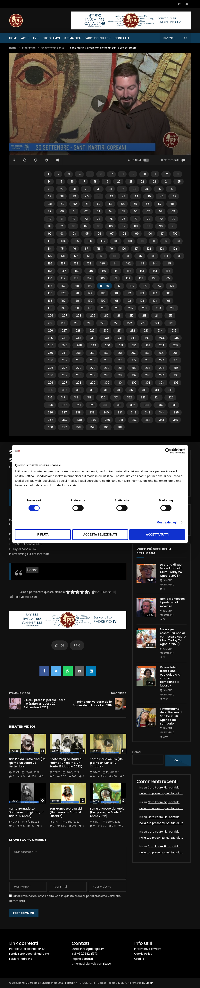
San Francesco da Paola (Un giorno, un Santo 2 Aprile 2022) (107, 812)
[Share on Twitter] (56, 671)
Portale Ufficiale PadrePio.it (27, 949)
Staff (15, 772)
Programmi (51, 38)
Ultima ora (72, 38)
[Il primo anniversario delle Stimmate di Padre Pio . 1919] (120, 704)
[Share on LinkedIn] (91, 671)
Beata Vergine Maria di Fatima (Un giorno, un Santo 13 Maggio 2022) (66, 762)
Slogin (149, 982)
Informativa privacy (147, 949)
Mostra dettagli (167, 522)
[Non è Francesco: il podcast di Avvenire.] (146, 607)
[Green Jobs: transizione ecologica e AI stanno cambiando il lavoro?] (146, 676)
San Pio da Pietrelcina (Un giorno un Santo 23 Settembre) (27, 762)
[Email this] (79, 671)
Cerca (136, 752)
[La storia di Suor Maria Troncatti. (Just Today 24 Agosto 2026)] (146, 573)
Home (13, 38)
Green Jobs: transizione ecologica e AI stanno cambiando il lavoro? (170, 676)
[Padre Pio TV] (16, 20)
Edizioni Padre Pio (20, 959)
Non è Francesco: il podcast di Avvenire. (172, 602)
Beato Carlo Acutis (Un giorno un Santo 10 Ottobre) (106, 762)
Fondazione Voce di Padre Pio (29, 954)
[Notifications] (187, 4)
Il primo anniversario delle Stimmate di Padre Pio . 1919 (92, 703)
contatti (87, 959)
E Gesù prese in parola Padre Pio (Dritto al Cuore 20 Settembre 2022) (44, 703)
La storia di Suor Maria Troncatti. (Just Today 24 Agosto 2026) (171, 570)
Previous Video (19, 693)
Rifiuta (43, 534)
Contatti (121, 38)
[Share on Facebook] (44, 671)
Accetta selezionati (100, 534)
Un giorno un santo (52, 47)
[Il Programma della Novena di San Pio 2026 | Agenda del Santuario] (146, 717)
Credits (139, 959)
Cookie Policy (143, 954)
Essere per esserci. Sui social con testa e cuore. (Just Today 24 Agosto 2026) (173, 636)
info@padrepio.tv (92, 949)
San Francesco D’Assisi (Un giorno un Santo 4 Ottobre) (66, 812)
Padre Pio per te (96, 38)
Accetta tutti (157, 534)
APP (23, 38)
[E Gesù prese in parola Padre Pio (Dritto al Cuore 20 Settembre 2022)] (15, 704)
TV (34, 38)
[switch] (78, 508)
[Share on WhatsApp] (68, 671)
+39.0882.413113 (87, 954)
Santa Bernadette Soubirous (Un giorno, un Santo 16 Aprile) (26, 812)
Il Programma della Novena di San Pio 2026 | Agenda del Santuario (171, 716)
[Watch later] (179, 4)
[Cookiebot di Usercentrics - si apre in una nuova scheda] (168, 451)
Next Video (118, 693)
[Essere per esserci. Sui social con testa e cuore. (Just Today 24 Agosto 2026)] (146, 638)
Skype (107, 964)
